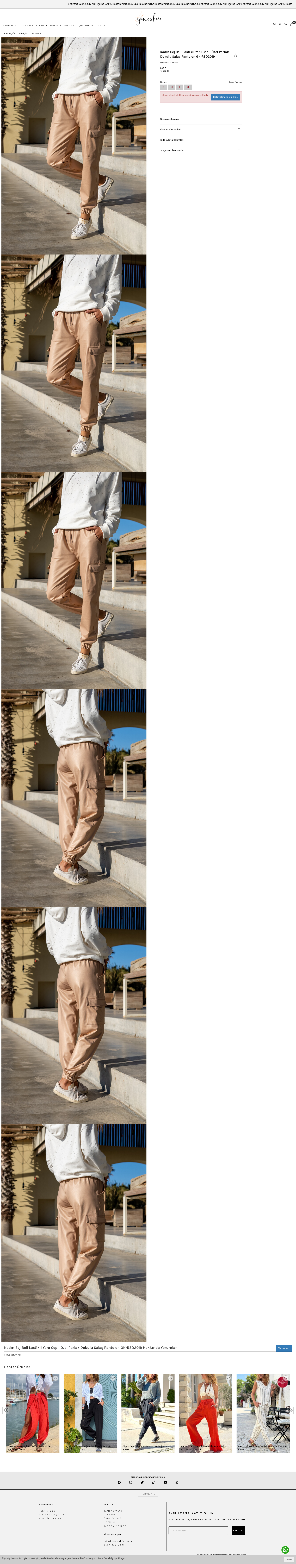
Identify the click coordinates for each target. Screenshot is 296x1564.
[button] (201, 118)
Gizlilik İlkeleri (51, 1518)
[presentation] (5, 1410)
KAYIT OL (238, 1531)
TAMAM (289, 1559)
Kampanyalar (113, 1511)
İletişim (109, 1522)
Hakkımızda (47, 1511)
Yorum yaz (284, 1348)
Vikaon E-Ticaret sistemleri (217, 1555)
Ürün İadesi (112, 1518)
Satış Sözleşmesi (51, 1515)
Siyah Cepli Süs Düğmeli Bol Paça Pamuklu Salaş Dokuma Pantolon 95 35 (88, 1446)
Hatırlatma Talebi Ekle (225, 97)
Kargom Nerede (115, 1526)
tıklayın (121, 1558)
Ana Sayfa (9, 33)
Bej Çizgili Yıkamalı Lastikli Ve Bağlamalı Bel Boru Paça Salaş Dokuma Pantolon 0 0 (262, 1446)
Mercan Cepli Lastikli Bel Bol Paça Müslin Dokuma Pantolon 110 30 (203, 1446)
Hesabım (110, 1515)
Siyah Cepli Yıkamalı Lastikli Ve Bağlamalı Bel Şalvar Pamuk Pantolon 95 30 (148, 1446)
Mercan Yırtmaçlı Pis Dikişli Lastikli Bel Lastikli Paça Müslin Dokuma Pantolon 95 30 (33, 1446)
